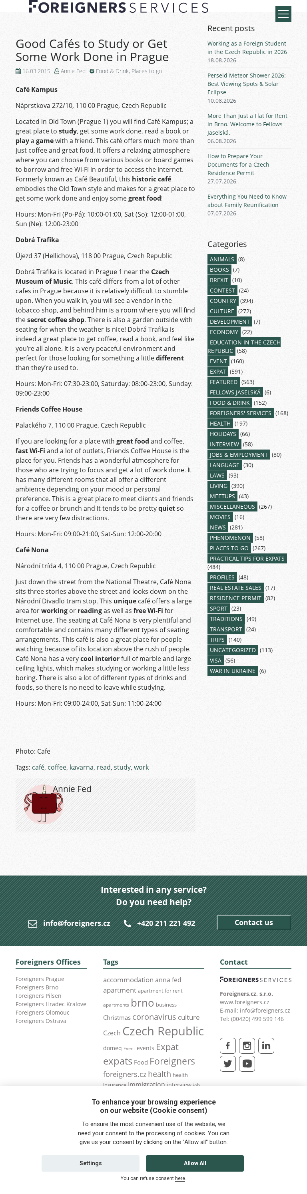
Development (230, 321)
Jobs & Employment (239, 454)
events (145, 1048)
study (122, 767)
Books (219, 269)
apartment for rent (160, 990)
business (166, 1004)
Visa (215, 660)
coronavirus (154, 1016)
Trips (217, 639)
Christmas (117, 1017)
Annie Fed (73, 71)
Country (223, 300)
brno (142, 1002)
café (38, 767)
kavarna (82, 767)
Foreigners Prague (40, 979)
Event (218, 361)
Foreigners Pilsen (39, 995)
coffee (57, 767)
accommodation (128, 979)
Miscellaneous (232, 506)
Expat (218, 371)
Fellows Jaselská (235, 392)
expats (117, 1060)
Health (220, 423)
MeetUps (222, 496)
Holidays (223, 434)
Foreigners (172, 1061)
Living (218, 486)
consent (116, 1133)
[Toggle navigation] (283, 14)
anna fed (168, 979)
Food (141, 1062)
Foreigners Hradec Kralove (51, 1004)
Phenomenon (230, 537)
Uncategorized (233, 650)
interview (179, 1085)
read (104, 767)
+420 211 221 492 (166, 923)
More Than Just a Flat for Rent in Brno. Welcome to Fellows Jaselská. (247, 124)
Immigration (146, 1084)
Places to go (147, 71)
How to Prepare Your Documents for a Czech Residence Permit (238, 164)
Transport (226, 629)
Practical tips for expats (247, 558)
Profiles (222, 577)
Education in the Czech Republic (244, 346)
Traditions (226, 619)
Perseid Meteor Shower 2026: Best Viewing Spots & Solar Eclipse (246, 84)
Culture (222, 311)
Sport (218, 608)
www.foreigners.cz (244, 1002)
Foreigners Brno (37, 987)
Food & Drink (112, 71)
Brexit (219, 280)
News (218, 527)
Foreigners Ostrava (41, 1021)
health (159, 1074)
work (141, 767)
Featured (223, 382)
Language (224, 465)
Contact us (254, 922)
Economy (224, 332)
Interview (224, 444)
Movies (220, 517)
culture (189, 1017)
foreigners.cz (124, 1074)
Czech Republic (163, 1031)
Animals (222, 259)
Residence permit (235, 598)
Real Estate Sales (235, 587)
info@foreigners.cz (76, 923)
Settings (91, 1163)
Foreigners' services (240, 413)
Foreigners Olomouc (43, 1012)
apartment (119, 990)
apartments (116, 1004)
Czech (112, 1033)
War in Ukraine (232, 671)
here (180, 1178)
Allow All (195, 1163)
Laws (217, 475)
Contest (222, 290)
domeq (112, 1048)
